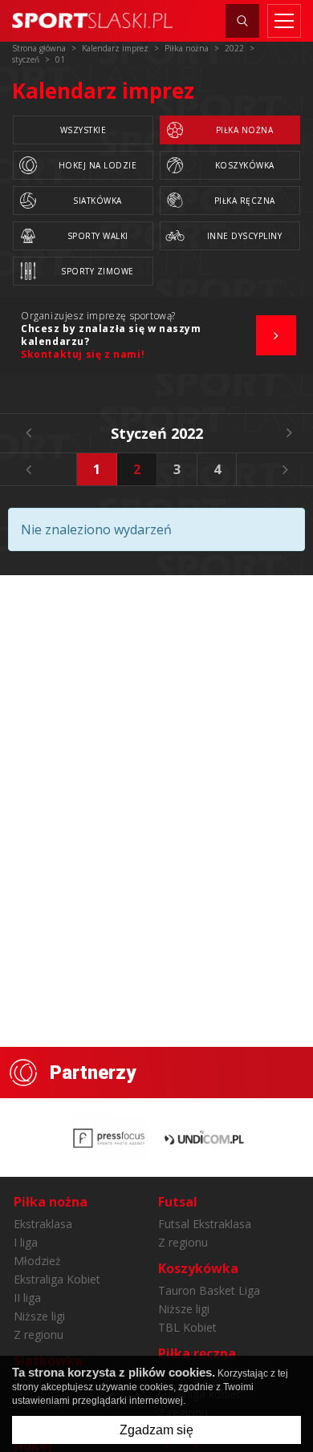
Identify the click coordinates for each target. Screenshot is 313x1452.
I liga (26, 1242)
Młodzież (37, 1260)
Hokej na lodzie (98, 165)
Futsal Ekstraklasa (204, 1223)
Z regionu (38, 1334)
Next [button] (285, 469)
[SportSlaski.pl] (92, 20)
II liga (27, 1297)
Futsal (177, 1202)
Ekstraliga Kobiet (57, 1279)
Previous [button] (28, 469)
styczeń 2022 (157, 433)
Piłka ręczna (244, 200)
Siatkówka (97, 200)
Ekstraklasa (43, 1223)
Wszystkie (83, 130)
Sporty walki (97, 235)
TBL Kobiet (187, 1327)
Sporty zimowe (97, 271)
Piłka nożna (245, 130)
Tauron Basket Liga (209, 1290)
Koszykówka (244, 165)
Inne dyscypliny (245, 235)
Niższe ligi (39, 1316)
